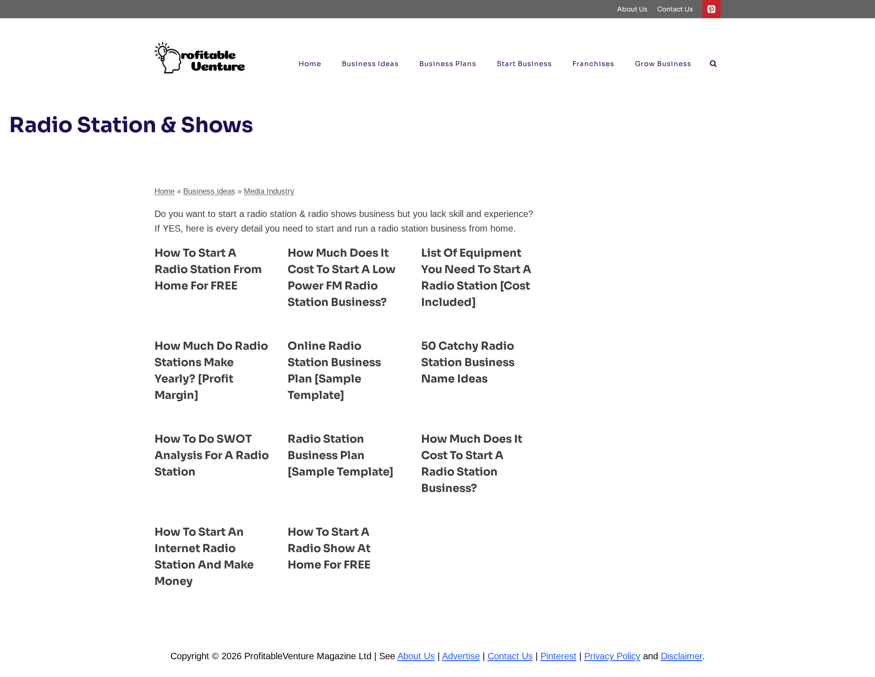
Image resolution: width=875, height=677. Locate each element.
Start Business (524, 63)
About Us (632, 9)
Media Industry (269, 191)
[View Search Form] (713, 64)
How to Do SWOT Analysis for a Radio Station (211, 455)
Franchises (593, 63)
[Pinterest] (711, 9)
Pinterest (558, 656)
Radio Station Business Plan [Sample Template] (340, 455)
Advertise (461, 656)
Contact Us (675, 9)
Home (310, 63)
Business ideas (370, 63)
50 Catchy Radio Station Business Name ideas (468, 362)
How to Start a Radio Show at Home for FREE (329, 548)
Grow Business (663, 63)
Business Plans (447, 63)
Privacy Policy (612, 656)
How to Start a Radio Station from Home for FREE (208, 269)
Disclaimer (681, 656)
